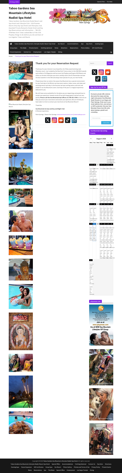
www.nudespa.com (79, 114)
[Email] (74, 120)
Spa (82, 44)
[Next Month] (111, 139)
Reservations (74, 48)
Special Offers (101, 2)
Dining (60, 52)
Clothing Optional (46, 48)
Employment (37, 52)
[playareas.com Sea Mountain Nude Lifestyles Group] (101, 325)
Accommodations (72, 44)
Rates (56, 48)
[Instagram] (54, 120)
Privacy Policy (96, 467)
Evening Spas (99, 44)
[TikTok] (67, 120)
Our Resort (61, 44)
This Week (109, 2)
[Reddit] (61, 120)
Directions (64, 48)
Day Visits (89, 44)
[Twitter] (48, 120)
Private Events (33, 48)
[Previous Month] (91, 139)
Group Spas (13, 48)
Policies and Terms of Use (81, 467)
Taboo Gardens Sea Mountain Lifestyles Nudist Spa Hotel (22, 13)
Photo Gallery (85, 48)
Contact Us (27, 52)
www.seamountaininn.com (65, 114)
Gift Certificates (97, 48)
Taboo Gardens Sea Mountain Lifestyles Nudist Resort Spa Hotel (34, 44)
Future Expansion (15, 52)
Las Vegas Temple (50, 52)
